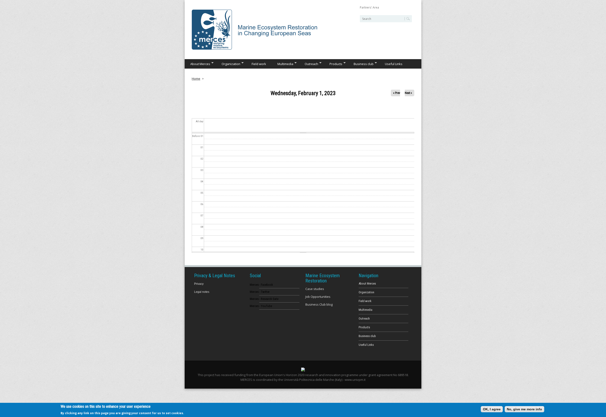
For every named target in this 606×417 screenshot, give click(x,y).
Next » (408, 93)
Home (196, 78)
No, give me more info (524, 409)
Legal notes (201, 292)
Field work (259, 64)
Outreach (308, 63)
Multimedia (282, 63)
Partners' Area (369, 7)
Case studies (314, 289)
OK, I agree (492, 409)
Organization (228, 63)
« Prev (396, 93)
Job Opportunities (317, 296)
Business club (361, 63)
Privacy (199, 283)
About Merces (197, 63)
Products (333, 63)
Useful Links (393, 64)
